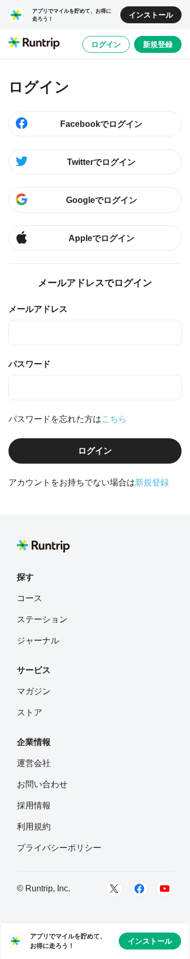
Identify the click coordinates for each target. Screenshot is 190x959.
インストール (151, 15)
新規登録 (158, 44)
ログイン (106, 44)
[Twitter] (114, 888)
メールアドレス (38, 309)
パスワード (29, 363)
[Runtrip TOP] (34, 44)
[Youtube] (164, 888)
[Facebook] (139, 888)
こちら (114, 418)
